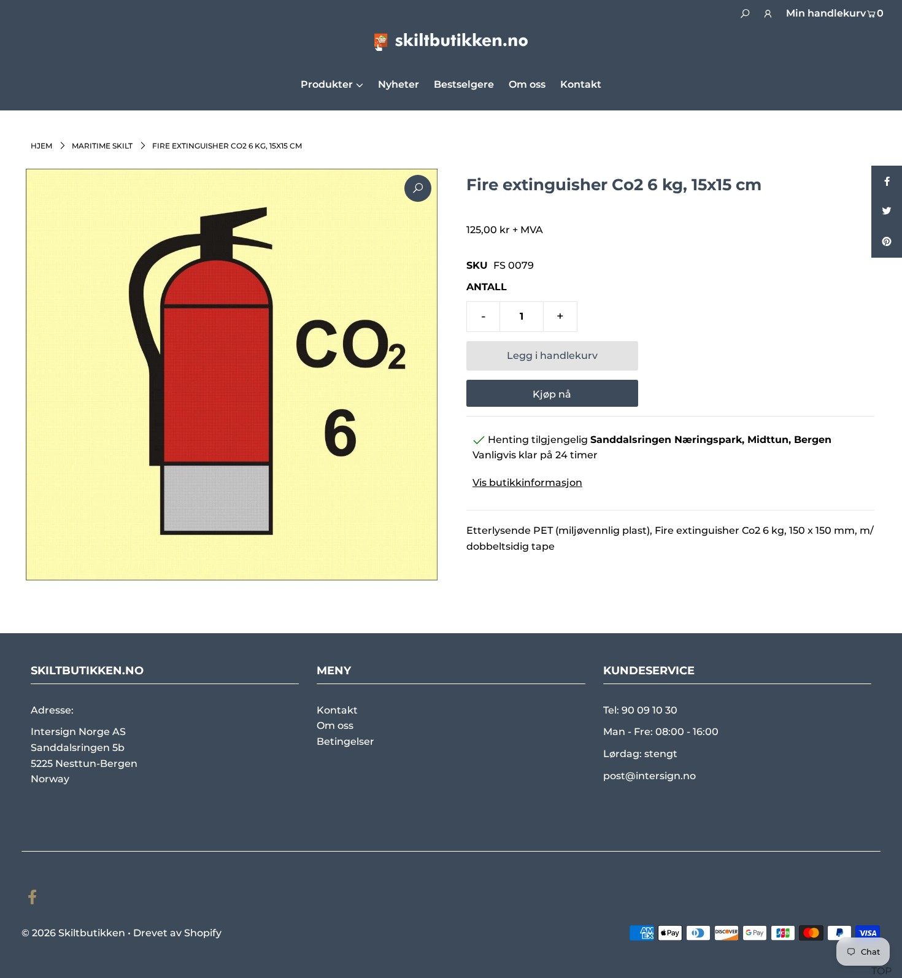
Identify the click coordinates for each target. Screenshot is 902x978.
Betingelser (345, 741)
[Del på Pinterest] (886, 242)
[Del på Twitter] (886, 211)
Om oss (335, 725)
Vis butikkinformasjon (527, 482)
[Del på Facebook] (886, 181)
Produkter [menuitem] (327, 84)
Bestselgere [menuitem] (464, 84)
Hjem (41, 145)
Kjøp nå (552, 394)
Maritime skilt (102, 145)
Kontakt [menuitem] (580, 84)
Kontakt (337, 710)
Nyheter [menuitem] (398, 84)
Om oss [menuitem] (527, 84)
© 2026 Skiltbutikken (73, 933)
